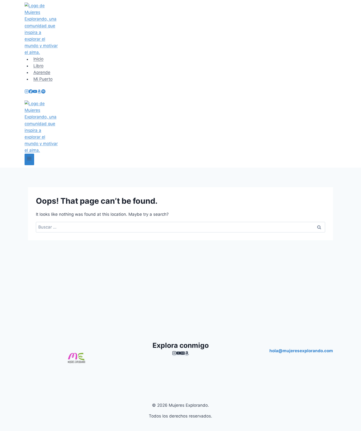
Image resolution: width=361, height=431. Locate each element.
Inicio (38, 59)
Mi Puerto (43, 79)
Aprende (41, 72)
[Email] (182, 353)
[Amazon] (39, 92)
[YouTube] (35, 92)
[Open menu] (29, 159)
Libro (38, 65)
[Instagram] (27, 92)
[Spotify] (43, 92)
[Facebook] (31, 92)
